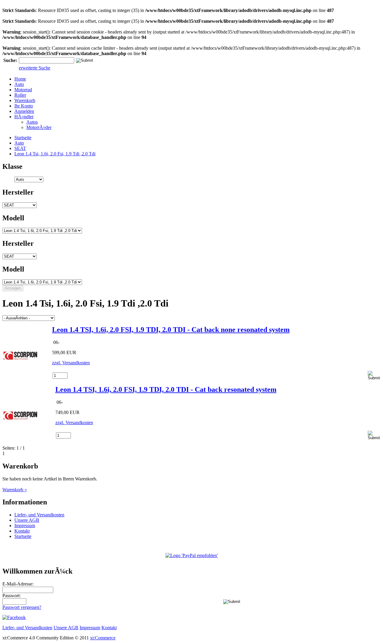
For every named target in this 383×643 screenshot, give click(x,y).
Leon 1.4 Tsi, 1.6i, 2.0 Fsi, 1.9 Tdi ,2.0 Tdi (54, 153)
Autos (32, 122)
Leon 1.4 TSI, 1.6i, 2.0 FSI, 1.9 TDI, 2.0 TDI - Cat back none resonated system (171, 329)
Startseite (22, 137)
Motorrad (23, 89)
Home (20, 78)
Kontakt (22, 530)
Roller (20, 95)
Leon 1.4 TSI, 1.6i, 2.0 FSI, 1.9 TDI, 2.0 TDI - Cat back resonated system (165, 389)
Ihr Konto (23, 105)
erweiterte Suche (34, 67)
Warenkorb (24, 100)
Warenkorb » (14, 489)
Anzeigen (13, 288)
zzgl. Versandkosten (71, 362)
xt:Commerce (102, 637)
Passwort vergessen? (21, 607)
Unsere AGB (26, 520)
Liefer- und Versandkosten (39, 514)
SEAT (20, 148)
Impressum (24, 525)
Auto (19, 84)
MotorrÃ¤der (38, 127)
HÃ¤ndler (24, 116)
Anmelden (24, 111)
